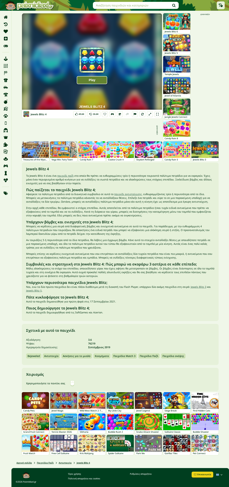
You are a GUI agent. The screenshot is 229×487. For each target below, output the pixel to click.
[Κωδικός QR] (120, 114)
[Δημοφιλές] (5, 45)
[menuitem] (5, 17)
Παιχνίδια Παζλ (149, 356)
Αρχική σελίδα (24, 462)
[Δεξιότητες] (5, 94)
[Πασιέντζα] (5, 151)
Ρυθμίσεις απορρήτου (141, 473)
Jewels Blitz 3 (198, 287)
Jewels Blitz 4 (83, 462)
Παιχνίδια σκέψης (173, 356)
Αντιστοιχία (51, 356)
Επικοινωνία (204, 474)
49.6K (79, 113)
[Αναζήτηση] (174, 5)
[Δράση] (5, 101)
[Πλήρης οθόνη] (157, 114)
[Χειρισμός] (112, 114)
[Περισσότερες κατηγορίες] (5, 193)
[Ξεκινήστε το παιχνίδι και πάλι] (142, 114)
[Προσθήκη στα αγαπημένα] (105, 114)
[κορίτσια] (5, 130)
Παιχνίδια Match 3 (124, 356)
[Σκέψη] (5, 173)
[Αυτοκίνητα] (5, 87)
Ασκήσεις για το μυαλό (77, 356)
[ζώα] (5, 116)
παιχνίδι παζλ (65, 175)
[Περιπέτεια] (5, 158)
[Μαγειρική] (5, 137)
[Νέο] (5, 38)
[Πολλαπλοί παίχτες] (5, 166)
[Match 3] (5, 65)
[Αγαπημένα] (5, 31)
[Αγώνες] (5, 73)
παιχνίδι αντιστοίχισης (128, 194)
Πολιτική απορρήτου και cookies (84, 478)
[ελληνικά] (220, 475)
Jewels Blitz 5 (34, 290)
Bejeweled (34, 356)
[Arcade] (5, 58)
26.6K (93, 113)
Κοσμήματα (102, 356)
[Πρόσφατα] (5, 24)
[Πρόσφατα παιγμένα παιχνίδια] (221, 5)
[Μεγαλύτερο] (150, 114)
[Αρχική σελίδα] (5, 17)
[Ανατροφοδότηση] (135, 114)
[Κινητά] (5, 123)
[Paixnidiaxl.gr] (29, 5)
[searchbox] (136, 5)
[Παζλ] (5, 144)
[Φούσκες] (5, 180)
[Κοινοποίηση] (127, 114)
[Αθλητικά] (5, 80)
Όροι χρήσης (74, 473)
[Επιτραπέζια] (5, 108)
